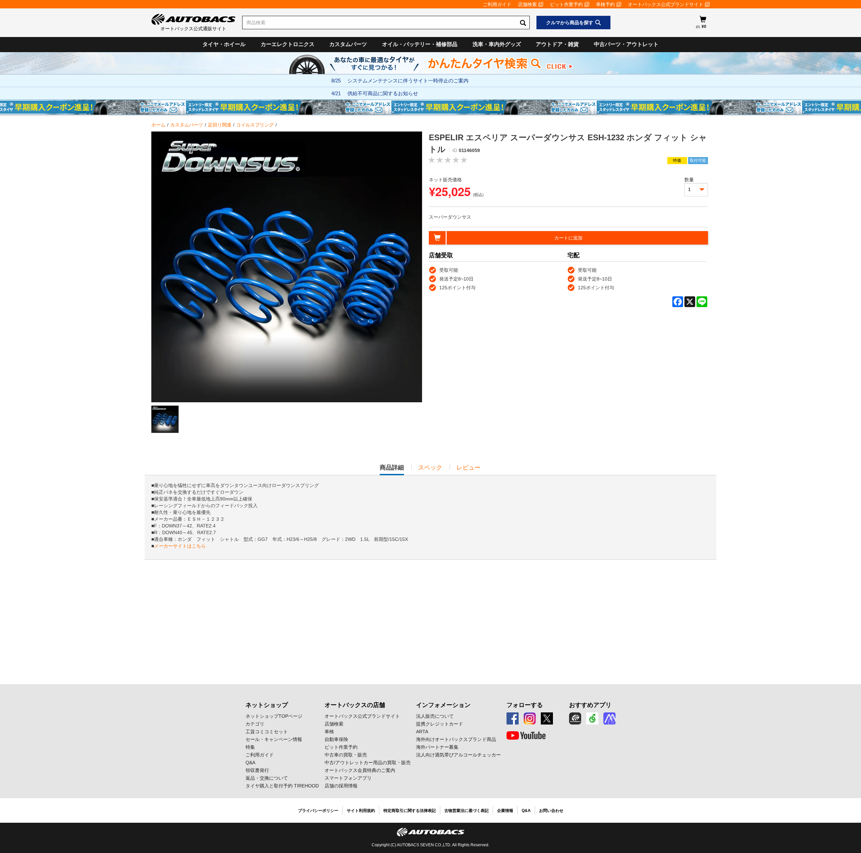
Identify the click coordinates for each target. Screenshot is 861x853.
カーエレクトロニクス (287, 44)
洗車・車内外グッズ (497, 44)
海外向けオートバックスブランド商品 (456, 739)
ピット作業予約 (566, 4)
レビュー (468, 467)
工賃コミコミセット (267, 731)
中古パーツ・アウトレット (626, 44)
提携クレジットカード (439, 724)
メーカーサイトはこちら (180, 546)
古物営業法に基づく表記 (466, 810)
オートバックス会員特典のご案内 (360, 770)
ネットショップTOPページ (274, 716)
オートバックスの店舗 (355, 705)
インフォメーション (443, 705)
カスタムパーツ (348, 44)
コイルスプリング (255, 124)
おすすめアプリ (590, 705)
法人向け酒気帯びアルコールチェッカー (458, 754)
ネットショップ (267, 705)
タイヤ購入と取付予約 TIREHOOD (282, 785)
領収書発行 (257, 770)
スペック (430, 467)
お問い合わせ (551, 810)
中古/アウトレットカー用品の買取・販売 (368, 762)
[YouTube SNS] (526, 736)
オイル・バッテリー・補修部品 (419, 44)
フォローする (525, 705)
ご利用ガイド (497, 4)
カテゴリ (255, 724)
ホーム (158, 124)
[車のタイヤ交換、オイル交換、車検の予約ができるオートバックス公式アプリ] (575, 718)
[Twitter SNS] (547, 718)
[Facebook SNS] (513, 718)
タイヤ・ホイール (224, 44)
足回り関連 (219, 124)
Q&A (250, 762)
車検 (329, 731)
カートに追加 (568, 237)
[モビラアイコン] (609, 718)
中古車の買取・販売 (346, 754)
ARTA (422, 731)
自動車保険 (336, 739)
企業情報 (505, 810)
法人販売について (435, 716)
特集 (250, 747)
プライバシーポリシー (318, 810)
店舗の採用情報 (341, 785)
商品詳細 (392, 469)
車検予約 (605, 4)
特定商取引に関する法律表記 (409, 810)
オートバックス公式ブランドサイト (665, 4)
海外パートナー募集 (437, 747)
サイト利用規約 (361, 810)
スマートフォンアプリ (348, 778)
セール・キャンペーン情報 (274, 739)
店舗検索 (527, 4)
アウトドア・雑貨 (557, 44)
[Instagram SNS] (530, 718)
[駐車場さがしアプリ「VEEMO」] (592, 718)
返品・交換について (267, 778)
